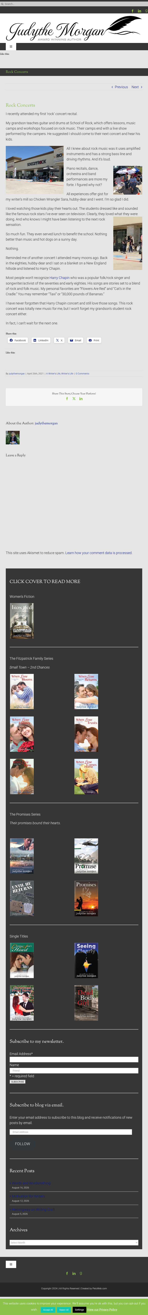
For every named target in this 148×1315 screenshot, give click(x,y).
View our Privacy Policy (102, 1309)
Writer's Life (67, 373)
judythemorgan (17, 373)
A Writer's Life (53, 373)
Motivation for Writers (28, 1196)
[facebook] (132, 10)
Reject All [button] (64, 1310)
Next (135, 87)
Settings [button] (79, 1309)
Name (14, 1065)
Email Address (21, 1054)
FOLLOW (22, 1144)
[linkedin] (139, 10)
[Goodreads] (146, 10)
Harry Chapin (60, 278)
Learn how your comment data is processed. (98, 553)
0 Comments (82, 373)
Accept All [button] (48, 1310)
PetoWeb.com (99, 1288)
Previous (121, 87)
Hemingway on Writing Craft (33, 1209)
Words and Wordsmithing (31, 1183)
